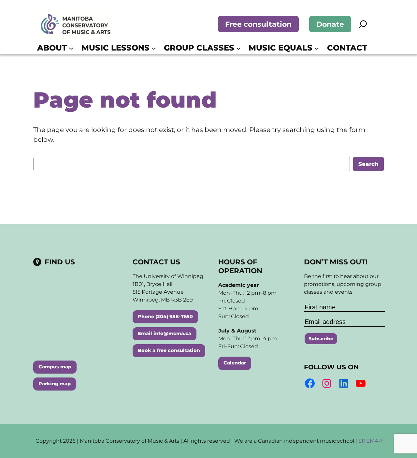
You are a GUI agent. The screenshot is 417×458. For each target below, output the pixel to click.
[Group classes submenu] (238, 48)
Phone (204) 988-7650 (165, 316)
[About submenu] (71, 48)
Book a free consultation (169, 350)
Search (368, 164)
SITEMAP (370, 441)
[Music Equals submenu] (316, 48)
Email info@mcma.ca (164, 333)
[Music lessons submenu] (153, 48)
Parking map (54, 384)
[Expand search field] (363, 24)
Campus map (54, 367)
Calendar (234, 363)
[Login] (376, 48)
